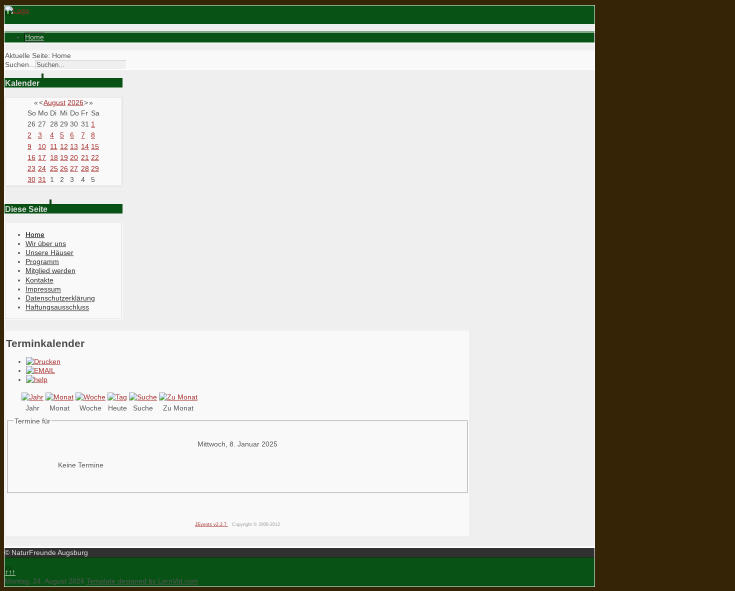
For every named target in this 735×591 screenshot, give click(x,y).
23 (32, 168)
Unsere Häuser (50, 252)
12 (64, 146)
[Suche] (143, 397)
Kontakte (40, 280)
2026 (76, 102)
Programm (42, 262)
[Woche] (91, 397)
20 (74, 158)
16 (32, 158)
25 (54, 168)
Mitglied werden (51, 270)
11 (54, 146)
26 (64, 168)
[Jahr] (33, 397)
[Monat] (60, 397)
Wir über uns (46, 244)
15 (95, 146)
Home (34, 37)
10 (42, 146)
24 (42, 168)
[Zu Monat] (178, 397)
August (55, 102)
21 (85, 158)
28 (85, 168)
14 (85, 146)
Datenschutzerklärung (60, 298)
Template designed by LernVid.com (142, 581)
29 (95, 168)
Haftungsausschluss (57, 307)
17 (42, 158)
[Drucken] (43, 362)
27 (74, 168)
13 (74, 146)
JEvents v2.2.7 (211, 524)
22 (95, 158)
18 (54, 158)
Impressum (43, 289)
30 (32, 180)
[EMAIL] (40, 370)
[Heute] (117, 397)
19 (64, 158)
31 (42, 180)
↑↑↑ (10, 572)
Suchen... (20, 64)
